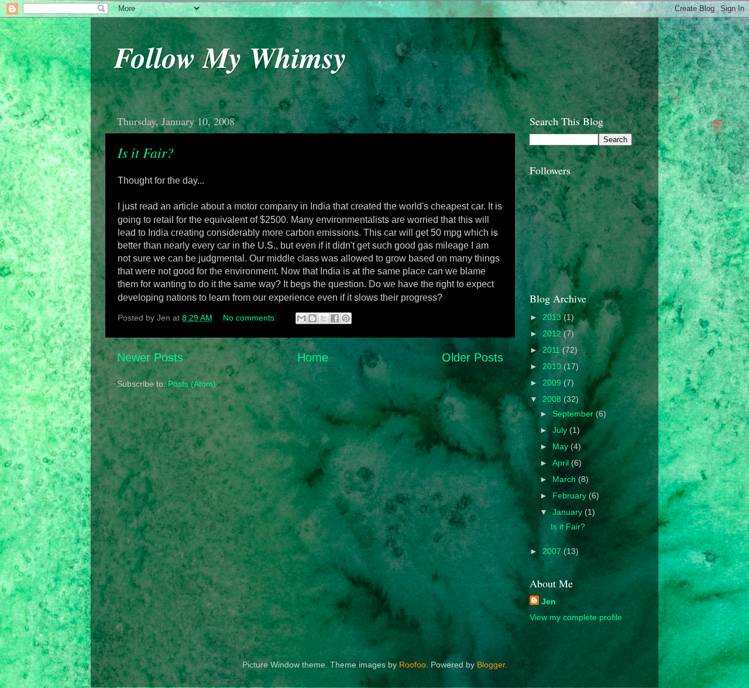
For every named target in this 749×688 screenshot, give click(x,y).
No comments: (251, 317)
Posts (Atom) (192, 383)
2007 (553, 551)
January (568, 512)
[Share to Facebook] (335, 318)
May (561, 446)
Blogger (491, 664)
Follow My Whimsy (230, 56)
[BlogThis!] (312, 318)
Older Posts (472, 357)
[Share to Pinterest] (346, 318)
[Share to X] (323, 318)
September (574, 413)
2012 (553, 333)
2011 (552, 350)
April (561, 462)
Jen (548, 601)
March (565, 479)
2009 (553, 382)
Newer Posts (150, 357)
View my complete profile (576, 617)
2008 (553, 399)
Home (312, 357)
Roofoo (412, 664)
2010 (553, 366)
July (560, 430)
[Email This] (301, 318)
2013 (553, 317)
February (570, 495)
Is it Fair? (146, 152)
